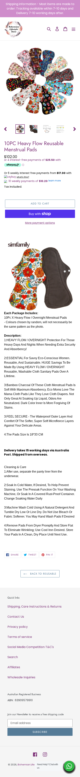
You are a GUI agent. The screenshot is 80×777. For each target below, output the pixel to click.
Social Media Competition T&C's (30, 647)
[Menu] (73, 29)
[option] (20, 129)
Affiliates (13, 667)
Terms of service (19, 637)
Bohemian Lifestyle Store (32, 764)
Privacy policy (17, 627)
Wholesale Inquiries (21, 677)
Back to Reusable (42, 574)
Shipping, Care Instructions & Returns (34, 606)
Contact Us (15, 616)
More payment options (40, 223)
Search (12, 657)
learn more (54, 180)
